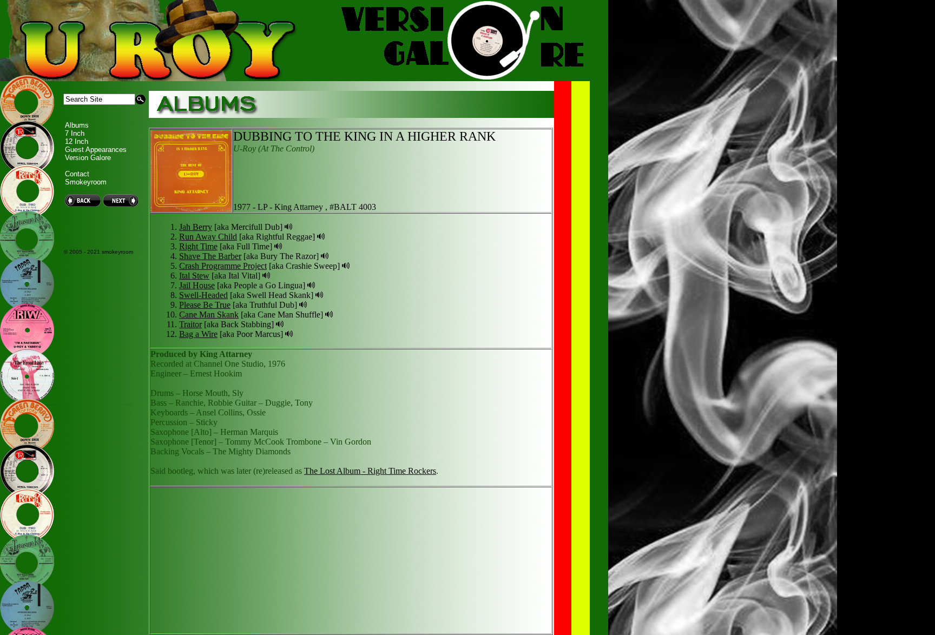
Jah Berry (195, 226)
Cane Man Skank (209, 314)
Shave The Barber (210, 256)
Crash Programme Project (223, 265)
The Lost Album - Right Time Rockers (370, 470)
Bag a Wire (198, 334)
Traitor (190, 324)
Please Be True (205, 304)
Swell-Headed (203, 295)
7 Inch (74, 133)
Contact (77, 174)
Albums (77, 125)
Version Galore (88, 158)
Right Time (198, 246)
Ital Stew (194, 275)
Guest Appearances (96, 149)
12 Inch (76, 141)
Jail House (197, 285)
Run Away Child (208, 236)
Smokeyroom (86, 182)
